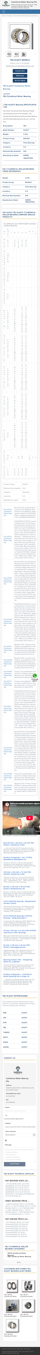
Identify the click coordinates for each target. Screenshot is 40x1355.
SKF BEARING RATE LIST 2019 (17, 1181)
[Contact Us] (35, 677)
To (6, 1115)
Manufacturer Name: (11, 156)
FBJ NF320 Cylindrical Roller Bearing (8, 622)
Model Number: (9, 130)
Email (6, 1108)
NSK (5, 1013)
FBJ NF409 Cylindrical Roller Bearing (8, 674)
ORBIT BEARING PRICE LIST (17, 1201)
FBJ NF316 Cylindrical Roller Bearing (8, 512)
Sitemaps (27, 1349)
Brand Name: (8, 126)
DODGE (6, 1047)
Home (3, 16)
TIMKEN (6, 1032)
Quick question (11, 1131)
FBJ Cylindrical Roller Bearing (22, 16)
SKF (4, 1018)
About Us (5, 1349)
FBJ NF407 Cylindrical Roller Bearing (8, 581)
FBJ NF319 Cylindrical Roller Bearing (8, 539)
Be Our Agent (20, 81)
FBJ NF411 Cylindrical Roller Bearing (8, 709)
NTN (5, 1023)
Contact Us (13, 1349)
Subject (7, 1123)
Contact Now (20, 71)
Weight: (6, 134)
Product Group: (9, 139)
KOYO (5, 1037)
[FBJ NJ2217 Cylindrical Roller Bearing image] (20, 36)
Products (9, 16)
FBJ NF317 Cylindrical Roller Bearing (8, 684)
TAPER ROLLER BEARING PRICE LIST (20, 66)
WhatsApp (20, 76)
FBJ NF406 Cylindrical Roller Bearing (8, 777)
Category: (6, 143)
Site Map (20, 1349)
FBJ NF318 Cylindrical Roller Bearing (8, 751)
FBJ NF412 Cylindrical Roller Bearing (8, 649)
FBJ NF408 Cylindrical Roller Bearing (8, 663)
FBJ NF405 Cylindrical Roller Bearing (8, 788)
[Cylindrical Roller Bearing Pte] (6, 3)
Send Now (14, 1164)
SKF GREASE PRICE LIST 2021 (17, 1219)
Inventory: (7, 147)
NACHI (5, 1042)
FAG (4, 1028)
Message (7, 1145)
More (19, 1262)
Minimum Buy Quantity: (12, 151)
